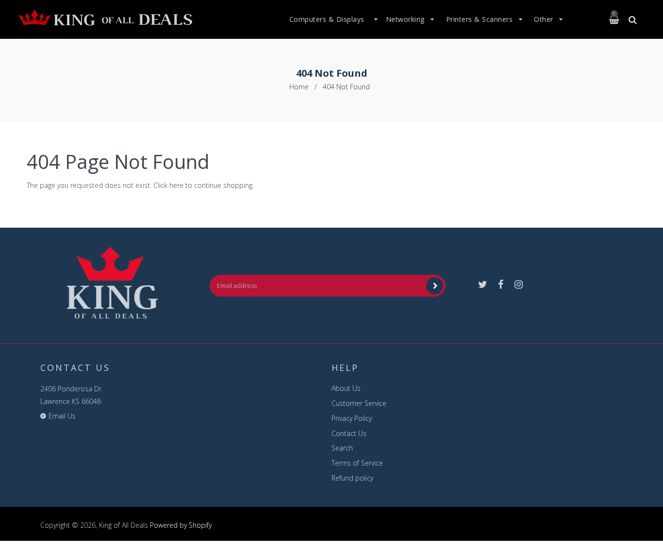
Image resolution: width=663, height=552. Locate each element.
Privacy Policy (352, 418)
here (176, 185)
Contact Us (349, 433)
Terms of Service (357, 463)
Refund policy (352, 478)
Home (299, 86)
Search (342, 447)
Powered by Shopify (181, 525)
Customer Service (359, 403)
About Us (346, 388)
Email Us (62, 415)
